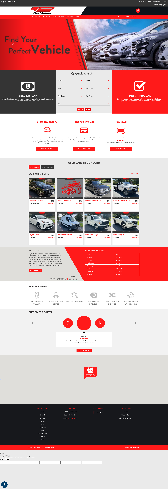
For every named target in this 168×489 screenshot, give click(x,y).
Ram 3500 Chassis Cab (121, 200)
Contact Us (70, 17)
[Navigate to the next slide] (155, 44)
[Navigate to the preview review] (32, 323)
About (34, 250)
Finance (48, 17)
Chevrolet (43, 415)
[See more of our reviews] (121, 130)
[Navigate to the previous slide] (12, 44)
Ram (42, 440)
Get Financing (84, 148)
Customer (40, 312)
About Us (79, 17)
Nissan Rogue (118, 235)
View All (134, 174)
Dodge (43, 421)
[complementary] (162, 483)
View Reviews (121, 148)
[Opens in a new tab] (138, 10)
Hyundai (43, 427)
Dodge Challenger (64, 200)
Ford (42, 424)
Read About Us (35, 270)
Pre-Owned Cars (38, 17)
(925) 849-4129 (73, 279)
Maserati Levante (36, 200)
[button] (119, 17)
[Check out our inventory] (47, 130)
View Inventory (47, 148)
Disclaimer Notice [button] (125, 418)
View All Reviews (84, 350)
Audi (42, 412)
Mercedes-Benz (43, 434)
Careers (125, 412)
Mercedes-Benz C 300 (93, 200)
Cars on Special (47, 167)
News (55, 17)
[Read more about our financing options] (84, 130)
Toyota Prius (34, 235)
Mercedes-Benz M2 (64, 235)
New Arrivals (34, 167)
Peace (38, 286)
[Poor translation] (7, 459)
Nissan (43, 437)
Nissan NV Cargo (91, 235)
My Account (130, 17)
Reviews (61, 17)
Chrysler (43, 418)
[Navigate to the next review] (135, 323)
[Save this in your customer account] (51, 203)
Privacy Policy (125, 415)
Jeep (42, 430)
